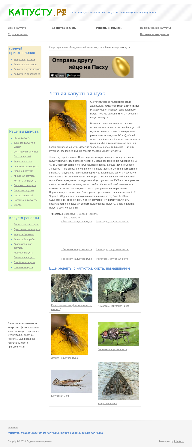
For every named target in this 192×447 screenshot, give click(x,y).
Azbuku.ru (179, 441)
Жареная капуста (23, 171)
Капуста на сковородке (27, 74)
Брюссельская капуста (27, 229)
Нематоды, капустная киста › (112, 221)
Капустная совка (107, 403)
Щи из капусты (22, 138)
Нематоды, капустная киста (113, 305)
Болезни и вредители (154, 34)
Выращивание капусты (155, 27)
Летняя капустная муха (64, 358)
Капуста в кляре (23, 161)
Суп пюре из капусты (26, 151)
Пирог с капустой (23, 195)
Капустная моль (60, 395)
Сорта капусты (18, 34)
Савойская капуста (24, 262)
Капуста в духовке (24, 59)
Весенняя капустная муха (112, 349)
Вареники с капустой (25, 200)
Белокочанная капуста (26, 224)
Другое (18, 204)
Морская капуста (23, 252)
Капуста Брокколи (24, 234)
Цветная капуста (23, 267)
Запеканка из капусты (26, 166)
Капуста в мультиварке (27, 69)
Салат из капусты (24, 190)
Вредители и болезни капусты (86, 47)
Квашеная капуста (24, 175)
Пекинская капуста (24, 257)
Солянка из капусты (25, 185)
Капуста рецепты (58, 47)
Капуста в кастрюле (25, 64)
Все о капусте (17, 27)
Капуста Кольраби (24, 239)
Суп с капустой (22, 156)
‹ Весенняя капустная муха (76, 221)
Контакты (13, 427)
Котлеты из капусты (25, 180)
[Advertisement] (26, 102)
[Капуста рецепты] (38, 16)
